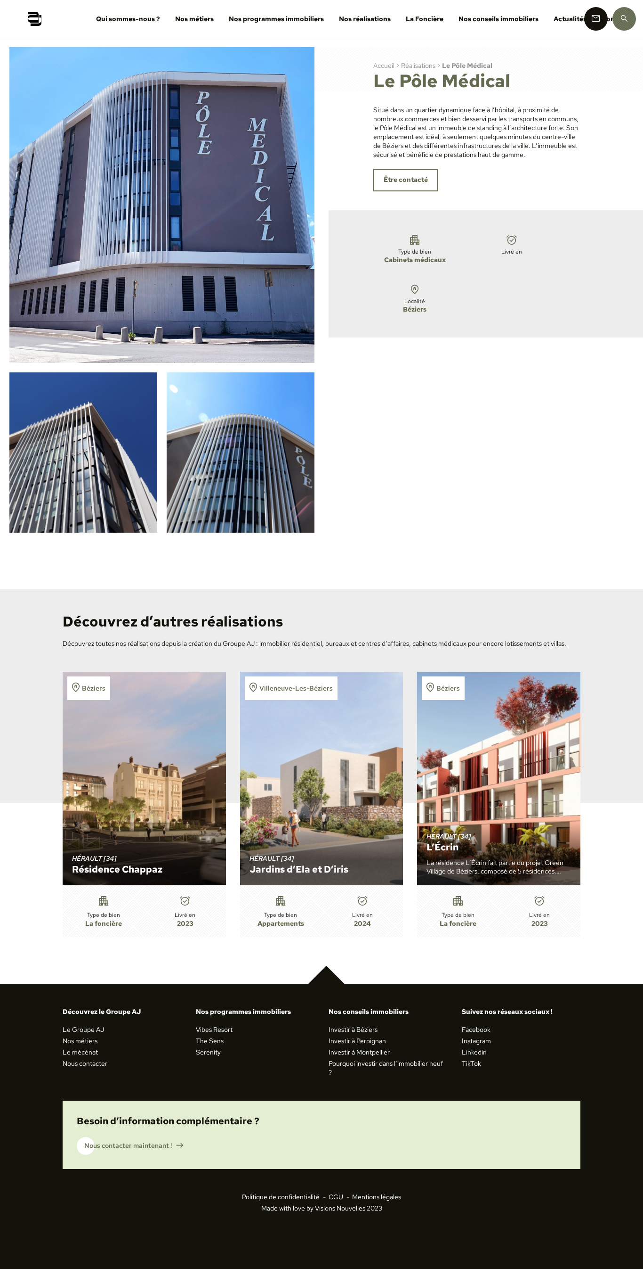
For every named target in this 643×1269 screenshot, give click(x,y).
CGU (336, 1197)
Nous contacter (85, 1063)
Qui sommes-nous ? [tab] (128, 19)
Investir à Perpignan (357, 1041)
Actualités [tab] (570, 19)
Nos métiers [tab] (194, 19)
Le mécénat (80, 1052)
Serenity (208, 1052)
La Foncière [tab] (424, 19)
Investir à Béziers (353, 1029)
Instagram (476, 1041)
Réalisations (418, 65)
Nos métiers (80, 1041)
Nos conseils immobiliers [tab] (498, 19)
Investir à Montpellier (359, 1052)
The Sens (210, 1041)
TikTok (471, 1063)
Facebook (476, 1029)
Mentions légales (376, 1197)
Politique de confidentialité (281, 1197)
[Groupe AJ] (34, 19)
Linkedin (474, 1052)
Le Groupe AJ (83, 1029)
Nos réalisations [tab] (365, 19)
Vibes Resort (214, 1029)
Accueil (383, 65)
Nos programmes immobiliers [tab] (276, 19)
